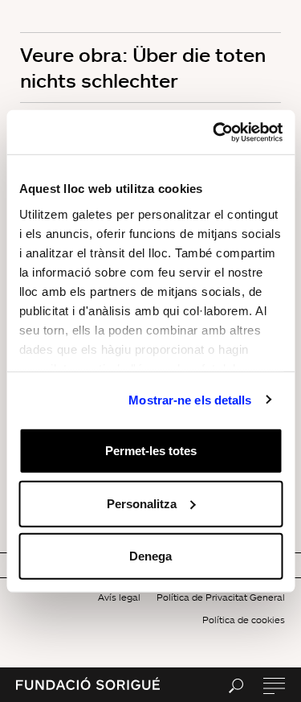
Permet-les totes (151, 451)
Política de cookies (243, 620)
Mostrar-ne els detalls (189, 399)
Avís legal (119, 597)
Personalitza (142, 503)
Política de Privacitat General (221, 597)
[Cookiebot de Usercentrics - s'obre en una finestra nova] (214, 131)
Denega (150, 556)
